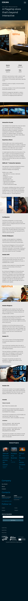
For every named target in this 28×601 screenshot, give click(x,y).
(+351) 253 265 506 (5, 498)
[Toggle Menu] (25, 2)
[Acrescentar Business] (14, 449)
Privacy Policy (4, 532)
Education (21, 468)
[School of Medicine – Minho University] (22, 449)
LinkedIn (3, 507)
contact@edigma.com (7, 501)
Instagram (16, 510)
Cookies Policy (4, 527)
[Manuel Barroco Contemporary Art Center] (6, 449)
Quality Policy (4, 530)
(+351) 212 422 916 (17, 498)
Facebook (3, 510)
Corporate (13, 462)
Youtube (15, 507)
